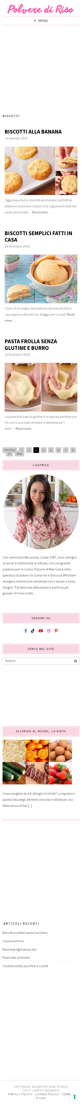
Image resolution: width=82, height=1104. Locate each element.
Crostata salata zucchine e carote (25, 966)
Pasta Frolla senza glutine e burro (31, 344)
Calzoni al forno (13, 941)
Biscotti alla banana (33, 131)
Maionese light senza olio (20, 949)
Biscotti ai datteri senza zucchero (25, 933)
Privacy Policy (20, 1094)
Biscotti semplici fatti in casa (38, 236)
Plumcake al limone (16, 957)
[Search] (75, 661)
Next (19, 453)
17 (9, 453)
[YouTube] (40, 630)
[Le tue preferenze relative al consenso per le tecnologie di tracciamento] (75, 1097)
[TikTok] (32, 630)
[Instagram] (49, 630)
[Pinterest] (56, 630)
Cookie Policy (47, 1094)
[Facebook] (25, 630)
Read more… (41, 212)
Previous (10, 450)
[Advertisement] (41, 70)
